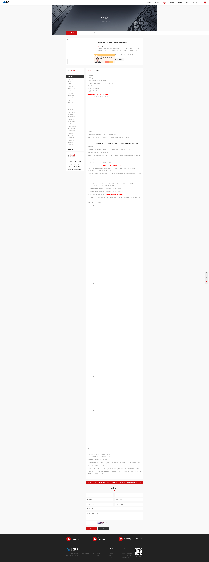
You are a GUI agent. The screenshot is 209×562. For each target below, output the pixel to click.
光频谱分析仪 (71, 79)
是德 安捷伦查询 (111, 32)
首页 (101, 32)
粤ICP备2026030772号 (74, 555)
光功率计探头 (71, 86)
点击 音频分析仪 (72, 144)
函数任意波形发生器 (72, 88)
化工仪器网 (73, 557)
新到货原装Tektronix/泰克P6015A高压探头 (131, 482)
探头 (70, 81)
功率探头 (70, 107)
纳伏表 (70, 83)
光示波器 (70, 84)
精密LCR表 (71, 91)
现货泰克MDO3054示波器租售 (75, 161)
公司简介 (99, 551)
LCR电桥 (70, 98)
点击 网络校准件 (72, 137)
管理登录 (77, 557)
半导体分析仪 (71, 104)
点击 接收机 (71, 133)
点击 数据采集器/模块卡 (73, 126)
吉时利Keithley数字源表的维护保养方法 (76, 164)
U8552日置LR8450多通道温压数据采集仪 (127, 555)
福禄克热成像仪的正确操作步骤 (75, 169)
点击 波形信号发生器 (120, 32)
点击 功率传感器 (72, 116)
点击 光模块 (71, 135)
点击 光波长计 (71, 114)
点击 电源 (70, 123)
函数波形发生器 (71, 102)
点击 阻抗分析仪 (72, 119)
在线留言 (188, 2)
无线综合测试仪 (71, 90)
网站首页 (149, 2)
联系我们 (195, 2)
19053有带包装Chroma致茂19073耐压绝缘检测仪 (127, 553)
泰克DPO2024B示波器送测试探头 (75, 166)
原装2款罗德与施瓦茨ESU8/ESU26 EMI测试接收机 (103, 482)
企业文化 (99, 553)
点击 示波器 (71, 142)
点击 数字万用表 (72, 140)
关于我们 (157, 2)
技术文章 (180, 2)
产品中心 (164, 2)
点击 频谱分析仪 (72, 128)
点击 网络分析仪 (72, 138)
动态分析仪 (71, 93)
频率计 (70, 100)
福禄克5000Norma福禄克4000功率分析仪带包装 (127, 557)
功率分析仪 (71, 97)
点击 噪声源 (71, 109)
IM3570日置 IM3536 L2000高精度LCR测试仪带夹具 (127, 551)
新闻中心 (172, 2)
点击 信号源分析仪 (72, 112)
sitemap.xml (81, 557)
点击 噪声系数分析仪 (72, 130)
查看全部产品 (70, 149)
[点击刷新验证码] (100, 523)
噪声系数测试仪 (71, 95)
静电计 (70, 105)
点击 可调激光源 (72, 121)
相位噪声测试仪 (71, 145)
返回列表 (115, 482)
